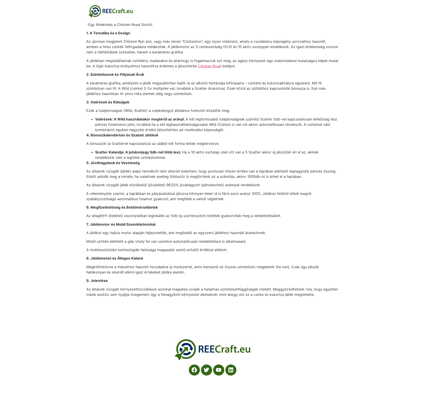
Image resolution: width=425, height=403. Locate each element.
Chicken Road (209, 66)
